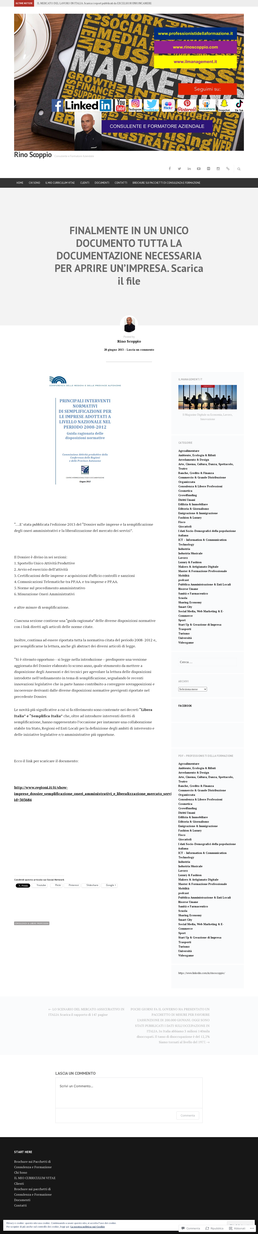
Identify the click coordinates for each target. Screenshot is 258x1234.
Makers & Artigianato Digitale (198, 566)
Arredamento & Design (193, 459)
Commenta (188, 1115)
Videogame (186, 642)
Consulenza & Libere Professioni (32, 923)
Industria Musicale (190, 553)
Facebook (185, 706)
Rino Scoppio (33, 154)
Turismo (184, 633)
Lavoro (183, 558)
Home (20, 183)
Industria (184, 549)
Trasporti (184, 629)
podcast (183, 580)
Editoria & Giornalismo (193, 509)
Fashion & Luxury (190, 517)
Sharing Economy (190, 602)
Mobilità (183, 575)
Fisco (181, 522)
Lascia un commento (140, 349)
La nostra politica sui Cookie (88, 1226)
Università (185, 638)
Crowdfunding (187, 495)
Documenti (102, 183)
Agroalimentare (188, 451)
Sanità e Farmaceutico (193, 593)
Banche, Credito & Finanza (196, 473)
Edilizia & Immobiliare (193, 504)
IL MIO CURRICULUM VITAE (60, 183)
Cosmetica (185, 491)
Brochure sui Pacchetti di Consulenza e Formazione (166, 183)
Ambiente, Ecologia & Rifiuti (197, 455)
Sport (182, 620)
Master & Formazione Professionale (202, 571)
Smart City (185, 607)
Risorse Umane (188, 589)
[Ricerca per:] (207, 662)
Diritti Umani (186, 500)
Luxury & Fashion (190, 562)
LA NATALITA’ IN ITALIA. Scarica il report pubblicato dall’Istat (73, 3)
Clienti (84, 183)
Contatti (121, 183)
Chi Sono (34, 183)
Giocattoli (184, 526)
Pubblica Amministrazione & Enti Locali (204, 584)
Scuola (182, 598)
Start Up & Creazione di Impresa (199, 624)
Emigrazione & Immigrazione (198, 513)
